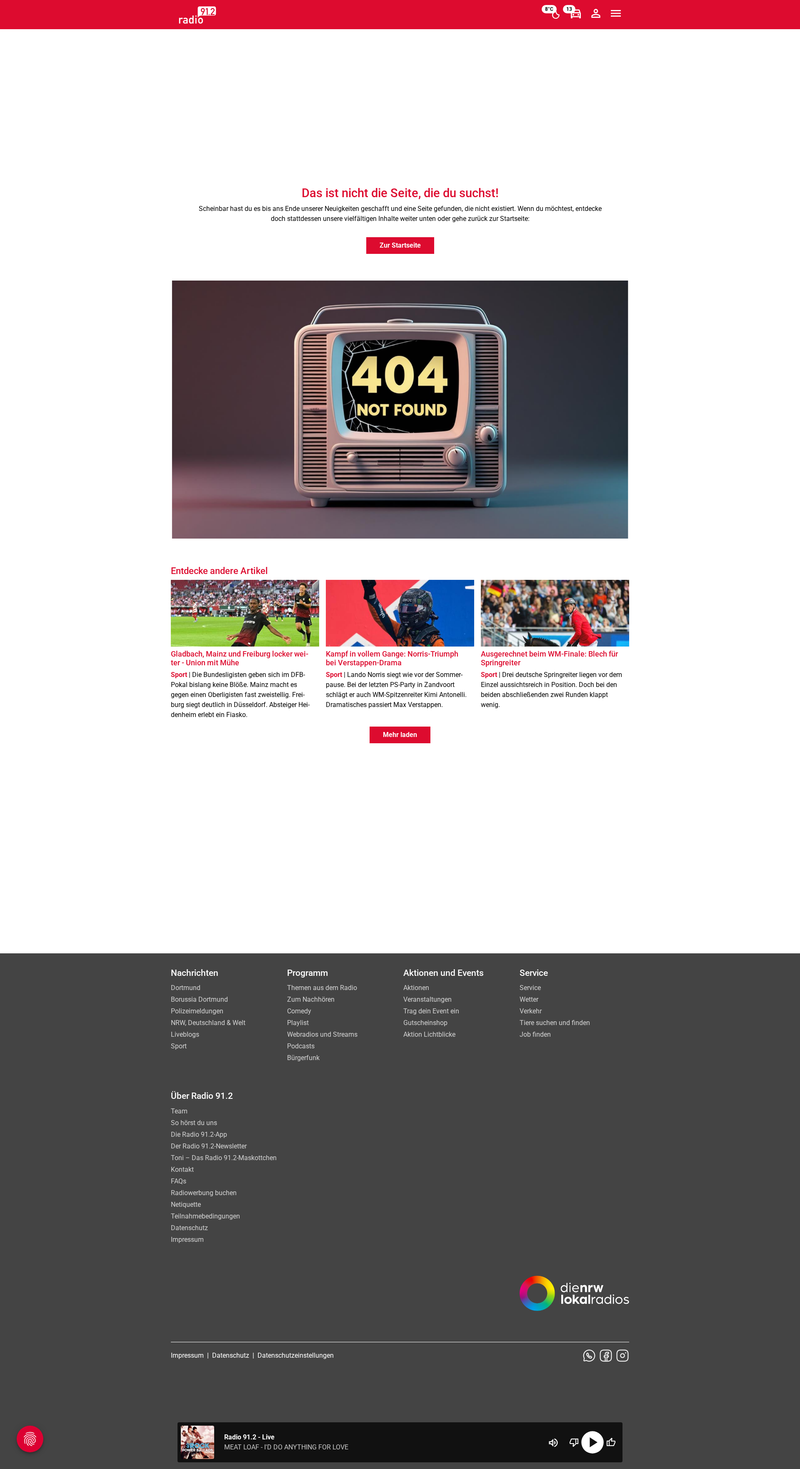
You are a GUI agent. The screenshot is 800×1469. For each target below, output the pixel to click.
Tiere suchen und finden (555, 1023)
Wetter (529, 999)
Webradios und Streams (322, 1034)
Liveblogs (185, 1034)
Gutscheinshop (425, 1023)
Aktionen (416, 988)
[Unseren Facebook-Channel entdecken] (605, 1355)
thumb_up (611, 1442)
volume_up (553, 1443)
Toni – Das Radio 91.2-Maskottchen (224, 1158)
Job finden (535, 1034)
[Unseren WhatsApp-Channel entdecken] (589, 1355)
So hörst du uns (194, 1123)
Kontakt (182, 1169)
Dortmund (185, 988)
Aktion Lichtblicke (429, 1034)
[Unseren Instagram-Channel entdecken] (622, 1355)
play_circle (592, 1442)
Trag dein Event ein (431, 1011)
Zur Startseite (400, 245)
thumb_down (574, 1442)
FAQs (178, 1181)
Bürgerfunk (303, 1058)
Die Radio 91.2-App (199, 1134)
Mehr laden (400, 735)
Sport (179, 1046)
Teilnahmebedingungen (205, 1216)
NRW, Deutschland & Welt (208, 1023)
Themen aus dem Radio (322, 988)
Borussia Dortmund (199, 999)
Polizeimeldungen (197, 1011)
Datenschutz (189, 1228)
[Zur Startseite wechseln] (198, 15)
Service (530, 988)
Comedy (299, 1011)
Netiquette (186, 1204)
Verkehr (531, 1011)
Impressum (187, 1239)
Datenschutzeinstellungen (296, 1355)
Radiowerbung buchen (204, 1193)
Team (179, 1111)
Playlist (298, 1023)
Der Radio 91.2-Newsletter (209, 1146)
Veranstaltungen (427, 999)
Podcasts (301, 1046)
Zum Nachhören (311, 999)
